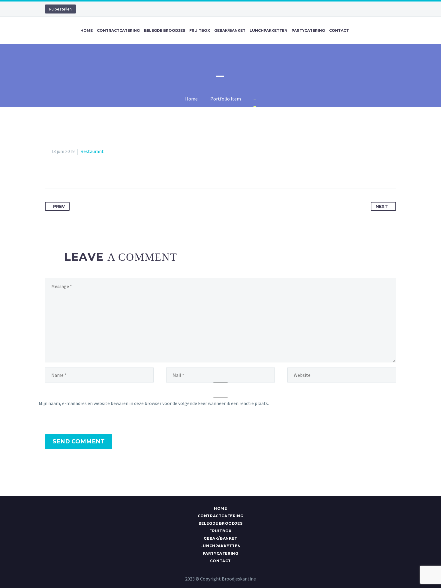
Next (382, 206)
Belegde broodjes (164, 30)
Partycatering (308, 30)
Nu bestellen (60, 9)
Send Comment (78, 441)
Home (86, 30)
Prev (59, 206)
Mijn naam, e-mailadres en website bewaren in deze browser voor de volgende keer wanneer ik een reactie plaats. (154, 403)
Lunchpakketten (268, 30)
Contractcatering (118, 30)
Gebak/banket (229, 30)
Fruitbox (199, 30)
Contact (339, 30)
